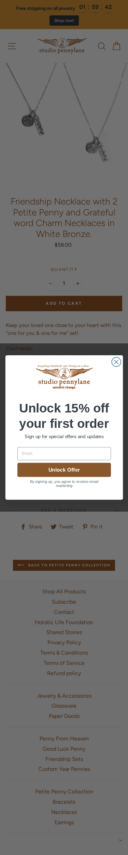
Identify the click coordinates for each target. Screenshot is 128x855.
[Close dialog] (116, 362)
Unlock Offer (64, 470)
